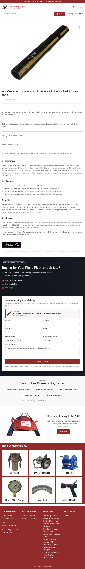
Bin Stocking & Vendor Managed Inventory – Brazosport (50, 547)
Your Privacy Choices (49, 516)
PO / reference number (50, 336)
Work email (9, 328)
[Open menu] (80, 7)
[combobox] (33, 14)
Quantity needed (10, 336)
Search (61, 14)
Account (66, 516)
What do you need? (11, 344)
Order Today (63, 432)
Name (7, 320)
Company (46, 320)
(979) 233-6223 (7, 518)
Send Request (42, 361)
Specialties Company (44, 566)
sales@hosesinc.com (9, 525)
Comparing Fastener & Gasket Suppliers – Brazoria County (50, 555)
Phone (45, 328)
